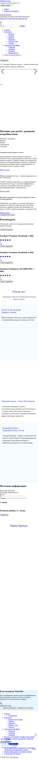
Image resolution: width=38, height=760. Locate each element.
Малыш (11, 37)
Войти (6, 9)
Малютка (11, 39)
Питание (11, 51)
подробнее (34, 748)
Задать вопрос (5, 5)
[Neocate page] (16, 655)
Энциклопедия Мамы (12, 45)
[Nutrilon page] (16, 562)
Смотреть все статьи (7, 215)
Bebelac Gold (13, 41)
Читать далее (5, 170)
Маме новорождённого (12, 55)
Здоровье (11, 49)
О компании (12, 716)
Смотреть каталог (6, 230)
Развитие (11, 47)
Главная (7, 30)
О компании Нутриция (12, 754)
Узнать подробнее (6, 246)
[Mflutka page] (16, 592)
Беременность (13, 53)
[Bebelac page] (16, 623)
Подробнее (4, 60)
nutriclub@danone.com (19, 18)
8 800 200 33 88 (5, 18)
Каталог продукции (15, 719)
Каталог (11, 34)
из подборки (14, 745)
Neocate (11, 43)
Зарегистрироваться (11, 11)
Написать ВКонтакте (9, 708)
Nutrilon (11, 36)
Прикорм (11, 735)
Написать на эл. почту (25, 708)
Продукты (8, 32)
